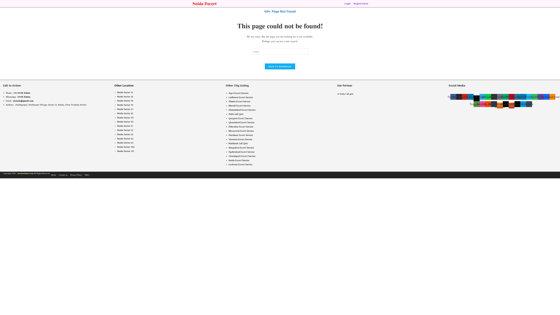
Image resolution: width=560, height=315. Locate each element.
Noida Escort (204, 3)
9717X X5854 (24, 97)
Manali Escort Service (239, 105)
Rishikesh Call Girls (238, 143)
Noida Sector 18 (125, 100)
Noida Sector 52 (125, 130)
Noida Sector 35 (125, 113)
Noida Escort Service (239, 160)
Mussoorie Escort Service (241, 130)
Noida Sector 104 (126, 146)
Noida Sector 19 (125, 104)
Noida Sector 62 (125, 138)
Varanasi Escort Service (240, 139)
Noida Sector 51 (125, 125)
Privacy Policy (76, 175)
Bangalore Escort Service (241, 147)
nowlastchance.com (25, 173)
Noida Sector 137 (125, 151)
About (53, 175)
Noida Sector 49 (125, 117)
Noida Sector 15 (125, 92)
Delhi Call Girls (236, 114)
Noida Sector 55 (125, 134)
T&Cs (87, 175)
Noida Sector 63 (125, 142)
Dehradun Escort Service (241, 126)
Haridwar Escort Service (241, 135)
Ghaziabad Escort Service (241, 122)
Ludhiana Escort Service (241, 97)
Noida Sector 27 (125, 109)
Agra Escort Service (238, 93)
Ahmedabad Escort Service (242, 109)
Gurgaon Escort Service (240, 118)
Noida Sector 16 (125, 96)
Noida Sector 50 (125, 121)
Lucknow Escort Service (240, 164)
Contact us (63, 175)
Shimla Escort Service (239, 101)
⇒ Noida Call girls (345, 93)
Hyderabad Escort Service (241, 151)
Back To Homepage (280, 66)
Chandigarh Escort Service (242, 156)
